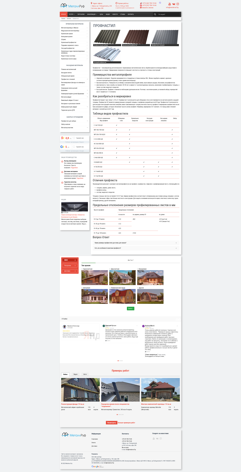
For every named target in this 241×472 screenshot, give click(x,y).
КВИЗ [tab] (66, 260)
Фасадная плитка (66, 73)
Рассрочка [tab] (67, 265)
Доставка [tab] (67, 271)
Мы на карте (125, 447)
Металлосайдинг (66, 97)
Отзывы (122, 14)
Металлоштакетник (67, 127)
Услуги (71, 14)
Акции (108, 14)
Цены (101, 14)
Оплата (94, 442)
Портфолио (81, 14)
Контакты (131, 14)
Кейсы (65, 374)
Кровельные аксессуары (68, 59)
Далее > (130, 308)
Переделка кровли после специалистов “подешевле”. (115, 405)
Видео (75, 374)
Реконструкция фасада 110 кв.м (72, 404)
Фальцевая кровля (66, 36)
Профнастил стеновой (68, 79)
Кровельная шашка (67, 34)
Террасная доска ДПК (68, 110)
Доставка (94, 446)
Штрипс (63, 39)
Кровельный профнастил (68, 42)
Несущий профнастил (67, 48)
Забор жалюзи (65, 124)
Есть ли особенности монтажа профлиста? (108, 248)
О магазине (95, 439)
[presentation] (177, 320)
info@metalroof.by (172, 7)
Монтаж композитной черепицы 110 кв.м (156, 404)
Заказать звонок (147, 8)
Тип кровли (85, 265)
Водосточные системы (68, 56)
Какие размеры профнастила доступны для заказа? (110, 243)
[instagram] (177, 4)
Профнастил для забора (68, 121)
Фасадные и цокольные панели (70, 103)
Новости (115, 14)
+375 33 (127, 441)
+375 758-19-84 (149, 3)
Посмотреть (111, 423)
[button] (87, 79)
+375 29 (127, 439)
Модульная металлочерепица (70, 31)
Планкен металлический (68, 69)
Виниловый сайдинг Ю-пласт (70, 100)
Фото (85, 374)
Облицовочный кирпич (67, 76)
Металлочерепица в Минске (69, 28)
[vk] (174, 4)
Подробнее (74, 168)
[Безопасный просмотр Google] (102, 466)
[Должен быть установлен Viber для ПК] (160, 3)
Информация (91, 14)
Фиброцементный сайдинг (69, 107)
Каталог (63, 14)
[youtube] (169, 4)
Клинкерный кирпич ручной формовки (72, 94)
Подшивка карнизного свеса (69, 45)
